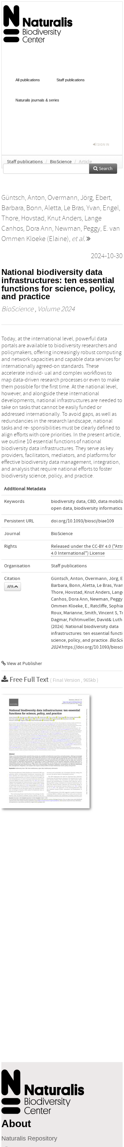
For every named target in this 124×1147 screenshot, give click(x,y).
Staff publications (70, 80)
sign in (102, 144)
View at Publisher (24, 663)
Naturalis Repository (29, 1138)
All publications (28, 80)
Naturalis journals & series (37, 100)
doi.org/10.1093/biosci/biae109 (82, 521)
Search (105, 168)
